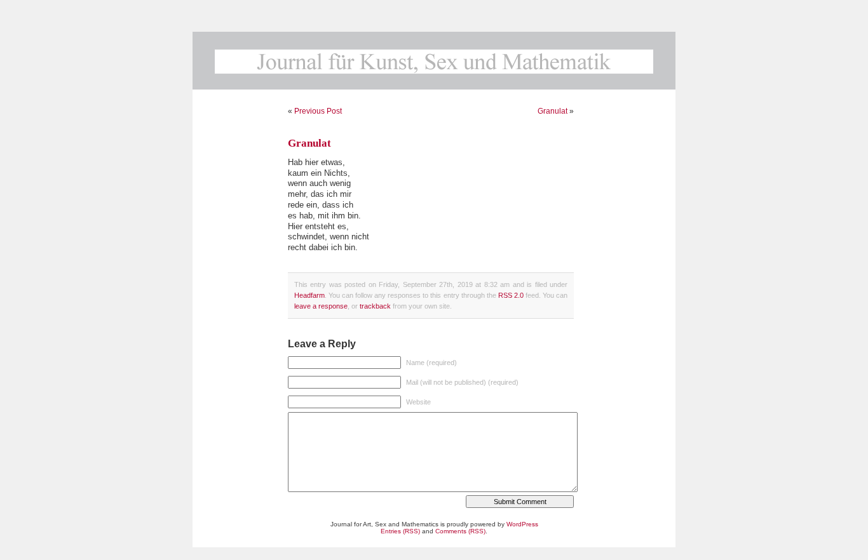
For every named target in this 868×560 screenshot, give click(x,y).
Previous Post (318, 111)
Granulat (552, 111)
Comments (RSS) (460, 531)
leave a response (321, 306)
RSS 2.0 (511, 295)
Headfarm (309, 295)
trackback (375, 306)
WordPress (522, 524)
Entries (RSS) (400, 531)
